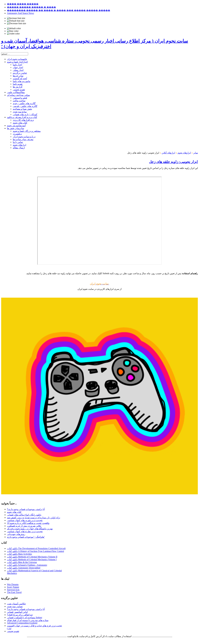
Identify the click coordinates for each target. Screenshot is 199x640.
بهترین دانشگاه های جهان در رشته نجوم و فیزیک (30, 528)
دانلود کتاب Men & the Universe (22, 562)
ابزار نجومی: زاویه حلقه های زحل (173, 162)
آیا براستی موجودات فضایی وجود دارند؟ (26, 509)
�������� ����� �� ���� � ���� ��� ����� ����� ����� (58, 10)
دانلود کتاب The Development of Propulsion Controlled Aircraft (36, 548)
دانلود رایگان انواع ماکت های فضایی (24, 515)
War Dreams (13, 584)
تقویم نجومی (13, 631)
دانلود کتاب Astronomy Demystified (23, 568)
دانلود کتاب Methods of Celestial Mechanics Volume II (32, 557)
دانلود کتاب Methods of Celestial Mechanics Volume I (32, 559)
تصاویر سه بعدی (15, 606)
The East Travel (14, 592)
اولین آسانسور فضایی (17, 612)
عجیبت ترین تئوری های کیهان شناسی (25, 520)
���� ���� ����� (22, 4)
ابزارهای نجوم (184, 153)
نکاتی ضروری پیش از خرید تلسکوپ (24, 526)
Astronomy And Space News (20, 13)
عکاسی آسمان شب (16, 603)
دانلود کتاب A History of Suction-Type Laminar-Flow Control (35, 551)
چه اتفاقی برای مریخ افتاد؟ (20, 614)
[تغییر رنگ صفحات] (14, 28)
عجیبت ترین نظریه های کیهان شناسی (25, 531)
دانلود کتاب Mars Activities (19, 554)
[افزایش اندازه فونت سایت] (16, 18)
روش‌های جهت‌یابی (16, 534)
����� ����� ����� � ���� (31, 7)
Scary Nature (13, 587)
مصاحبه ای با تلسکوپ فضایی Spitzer (24, 617)
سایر (195, 153)
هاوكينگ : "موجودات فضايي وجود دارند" (26, 537)
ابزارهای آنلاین (168, 153)
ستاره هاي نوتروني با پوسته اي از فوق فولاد (27, 620)
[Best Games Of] (99, 493)
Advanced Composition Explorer (22, 623)
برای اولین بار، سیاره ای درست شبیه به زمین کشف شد (33, 517)
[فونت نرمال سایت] (15, 21)
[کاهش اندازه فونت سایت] (16, 23)
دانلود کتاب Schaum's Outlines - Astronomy (27, 565)
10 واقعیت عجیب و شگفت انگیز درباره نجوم (28, 523)
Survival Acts (13, 589)
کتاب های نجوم (14, 512)
